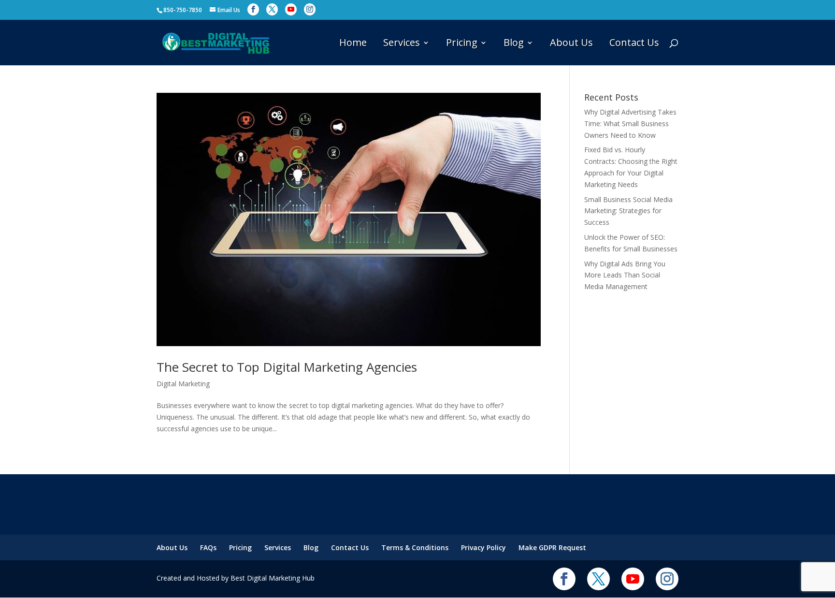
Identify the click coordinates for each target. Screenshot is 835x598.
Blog (514, 44)
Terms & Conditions (414, 547)
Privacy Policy (483, 547)
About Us (571, 44)
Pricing (461, 44)
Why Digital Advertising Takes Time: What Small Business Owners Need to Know (630, 123)
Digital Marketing (183, 383)
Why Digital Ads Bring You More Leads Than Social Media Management (624, 275)
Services (401, 44)
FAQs (208, 547)
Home (353, 44)
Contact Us (634, 44)
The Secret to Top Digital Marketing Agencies (287, 367)
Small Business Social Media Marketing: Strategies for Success (628, 211)
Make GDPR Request (552, 547)
